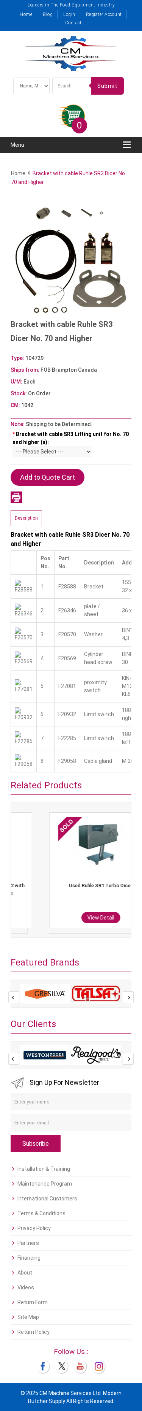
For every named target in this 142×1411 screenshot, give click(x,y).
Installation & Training (43, 1169)
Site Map (28, 1317)
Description (26, 518)
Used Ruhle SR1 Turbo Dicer (70, 885)
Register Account (104, 14)
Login (69, 14)
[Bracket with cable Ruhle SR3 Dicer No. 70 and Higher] (71, 256)
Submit (107, 85)
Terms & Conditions (41, 1213)
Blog (48, 14)
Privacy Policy (34, 1228)
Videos (25, 1287)
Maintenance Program (44, 1184)
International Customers (47, 1198)
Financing (29, 1258)
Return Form (32, 1302)
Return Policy (33, 1332)
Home (26, 14)
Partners (28, 1243)
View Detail (70, 918)
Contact (73, 22)
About (24, 1273)
